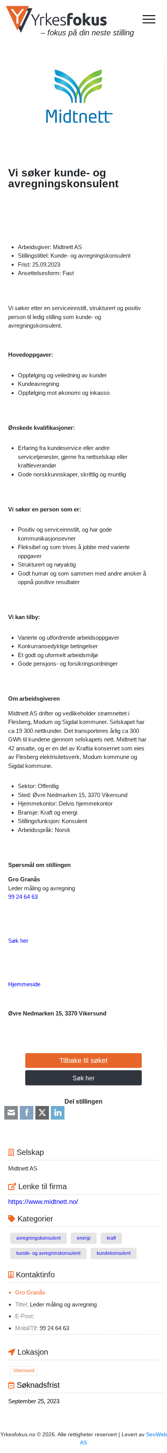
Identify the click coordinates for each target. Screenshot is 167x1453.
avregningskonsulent (38, 1238)
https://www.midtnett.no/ (43, 1201)
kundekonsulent (113, 1253)
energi (83, 1238)
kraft (111, 1238)
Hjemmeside (24, 984)
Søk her (18, 940)
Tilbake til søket (83, 1060)
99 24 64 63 (23, 896)
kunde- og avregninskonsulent (48, 1253)
